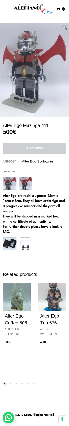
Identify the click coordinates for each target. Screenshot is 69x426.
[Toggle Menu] (6, 9)
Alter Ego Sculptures (37, 161)
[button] (8, 417)
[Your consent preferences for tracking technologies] (62, 419)
